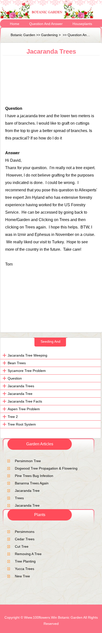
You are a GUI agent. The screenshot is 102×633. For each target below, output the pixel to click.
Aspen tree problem (24, 409)
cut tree (21, 546)
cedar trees (24, 539)
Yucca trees (24, 569)
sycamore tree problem (27, 371)
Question (15, 378)
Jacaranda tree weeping (27, 355)
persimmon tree (28, 461)
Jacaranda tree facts (25, 401)
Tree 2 (13, 417)
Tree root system (22, 424)
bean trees (17, 363)
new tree (22, 576)
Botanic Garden (23, 35)
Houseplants (82, 24)
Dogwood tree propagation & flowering (46, 468)
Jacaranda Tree (20, 394)
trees (19, 498)
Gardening (49, 35)
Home (14, 24)
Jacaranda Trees (21, 386)
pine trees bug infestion (34, 476)
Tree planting (25, 561)
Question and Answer (46, 24)
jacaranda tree (27, 491)
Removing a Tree (28, 554)
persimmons (24, 532)
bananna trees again (32, 483)
